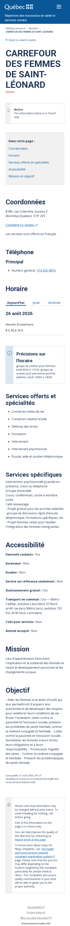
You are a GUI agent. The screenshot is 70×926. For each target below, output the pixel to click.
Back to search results (22, 40)
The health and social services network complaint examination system (34, 852)
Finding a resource (15, 28)
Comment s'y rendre (20, 225)
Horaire (14, 155)
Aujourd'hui (16, 302)
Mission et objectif (21, 176)
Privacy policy (35, 912)
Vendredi (55, 302)
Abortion (33, 28)
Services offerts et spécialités (29, 162)
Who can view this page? (35, 917)
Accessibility (35, 907)
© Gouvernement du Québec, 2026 (36, 924)
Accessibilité (17, 169)
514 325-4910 (46, 270)
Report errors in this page (30, 839)
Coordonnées (18, 148)
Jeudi (36, 302)
